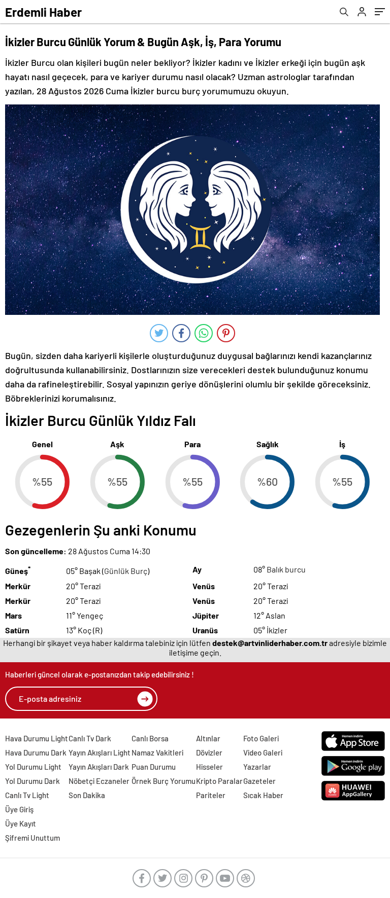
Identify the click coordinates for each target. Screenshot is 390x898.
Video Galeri (262, 752)
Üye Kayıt (20, 823)
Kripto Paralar (219, 780)
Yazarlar (257, 766)
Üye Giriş (19, 809)
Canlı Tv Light (27, 795)
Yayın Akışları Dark (99, 766)
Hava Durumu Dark (36, 752)
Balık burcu (286, 569)
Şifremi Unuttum (32, 837)
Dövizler (209, 752)
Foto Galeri (261, 738)
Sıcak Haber (263, 795)
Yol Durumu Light (33, 766)
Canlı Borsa (150, 738)
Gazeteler (259, 780)
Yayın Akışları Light (100, 752)
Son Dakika (87, 795)
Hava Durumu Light (36, 738)
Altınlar (208, 738)
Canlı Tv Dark (90, 738)
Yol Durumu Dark (32, 780)
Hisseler (209, 766)
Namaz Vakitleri (157, 752)
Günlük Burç (125, 571)
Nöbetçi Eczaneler (99, 780)
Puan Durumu (154, 766)
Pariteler (210, 795)
